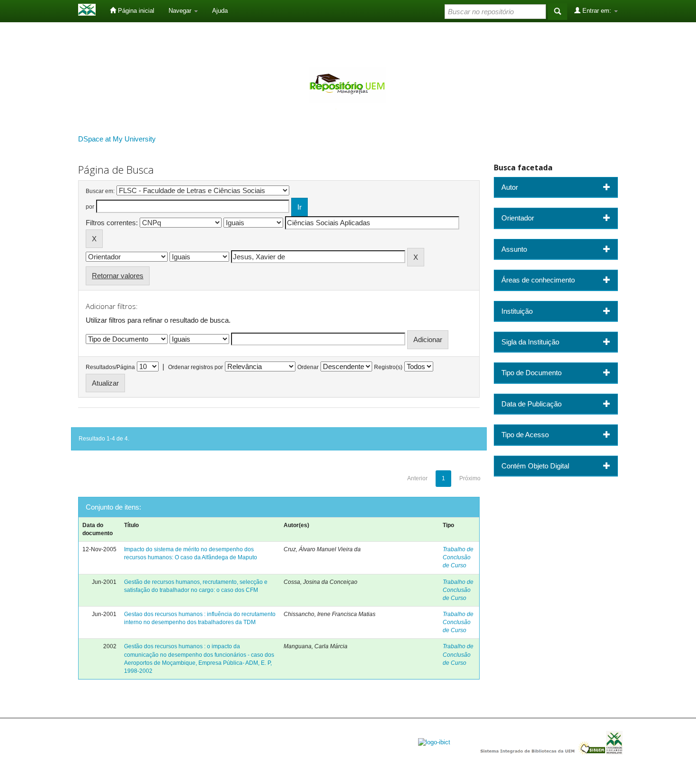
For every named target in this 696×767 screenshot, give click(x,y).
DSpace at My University (117, 139)
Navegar (181, 10)
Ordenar (308, 367)
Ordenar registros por (195, 367)
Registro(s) (388, 367)
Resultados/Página (110, 367)
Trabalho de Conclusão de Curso (458, 557)
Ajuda (220, 10)
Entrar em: (596, 10)
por (90, 206)
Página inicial (135, 10)
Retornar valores (117, 276)
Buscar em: (100, 191)
